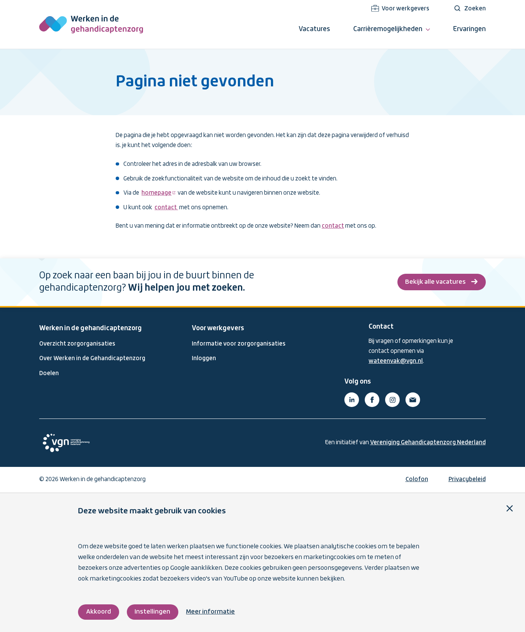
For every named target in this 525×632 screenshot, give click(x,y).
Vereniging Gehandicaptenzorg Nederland (428, 442)
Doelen (49, 373)
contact (166, 207)
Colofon (416, 479)
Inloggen (204, 358)
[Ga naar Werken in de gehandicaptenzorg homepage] (91, 24)
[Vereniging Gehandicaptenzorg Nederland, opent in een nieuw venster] (66, 442)
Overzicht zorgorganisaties (77, 344)
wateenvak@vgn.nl (396, 361)
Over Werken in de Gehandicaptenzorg (92, 358)
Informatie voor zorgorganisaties (239, 344)
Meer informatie (210, 612)
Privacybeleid (467, 479)
